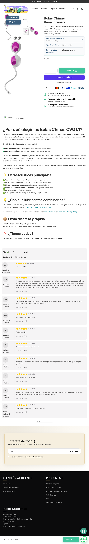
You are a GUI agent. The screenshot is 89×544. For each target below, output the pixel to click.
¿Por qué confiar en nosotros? (56, 491)
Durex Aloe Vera (50, 212)
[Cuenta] (77, 8)
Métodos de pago (52, 484)
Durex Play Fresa (46, 207)
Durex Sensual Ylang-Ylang (67, 212)
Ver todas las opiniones (45, 422)
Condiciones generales (11, 487)
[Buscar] (73, 8)
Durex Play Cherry (31, 207)
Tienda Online (13, 539)
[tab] (7, 257)
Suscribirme (74, 451)
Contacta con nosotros (54, 502)
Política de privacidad (35, 457)
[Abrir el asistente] (84, 539)
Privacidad (6, 484)
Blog (47, 499)
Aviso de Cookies (9, 491)
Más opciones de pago (64, 82)
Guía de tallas (51, 495)
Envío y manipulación (53, 487)
